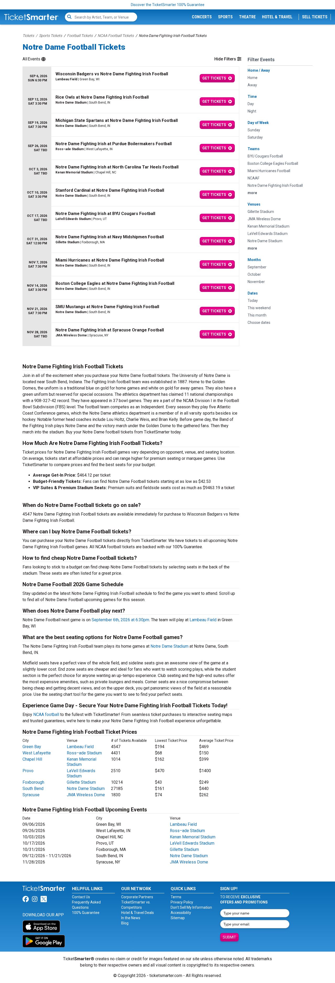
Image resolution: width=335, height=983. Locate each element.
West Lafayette (37, 752)
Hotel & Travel (277, 16)
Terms (176, 897)
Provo (28, 770)
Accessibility (181, 913)
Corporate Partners (137, 897)
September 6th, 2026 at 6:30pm (120, 619)
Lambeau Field (202, 619)
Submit (229, 937)
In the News (130, 918)
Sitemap (178, 918)
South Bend (33, 788)
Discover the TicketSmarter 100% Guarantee (167, 5)
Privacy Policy (182, 902)
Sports (225, 16)
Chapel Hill (32, 759)
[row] (131, 78)
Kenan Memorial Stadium (81, 762)
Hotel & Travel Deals (137, 913)
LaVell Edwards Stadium (81, 773)
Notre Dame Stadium (169, 646)
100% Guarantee (85, 913)
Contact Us (81, 897)
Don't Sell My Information (191, 907)
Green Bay (32, 746)
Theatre (247, 16)
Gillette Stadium (81, 782)
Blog (125, 923)
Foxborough (33, 782)
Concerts (202, 16)
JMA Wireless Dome (86, 794)
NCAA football (46, 714)
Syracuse (31, 794)
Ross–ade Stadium (84, 752)
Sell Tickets (314, 16)
